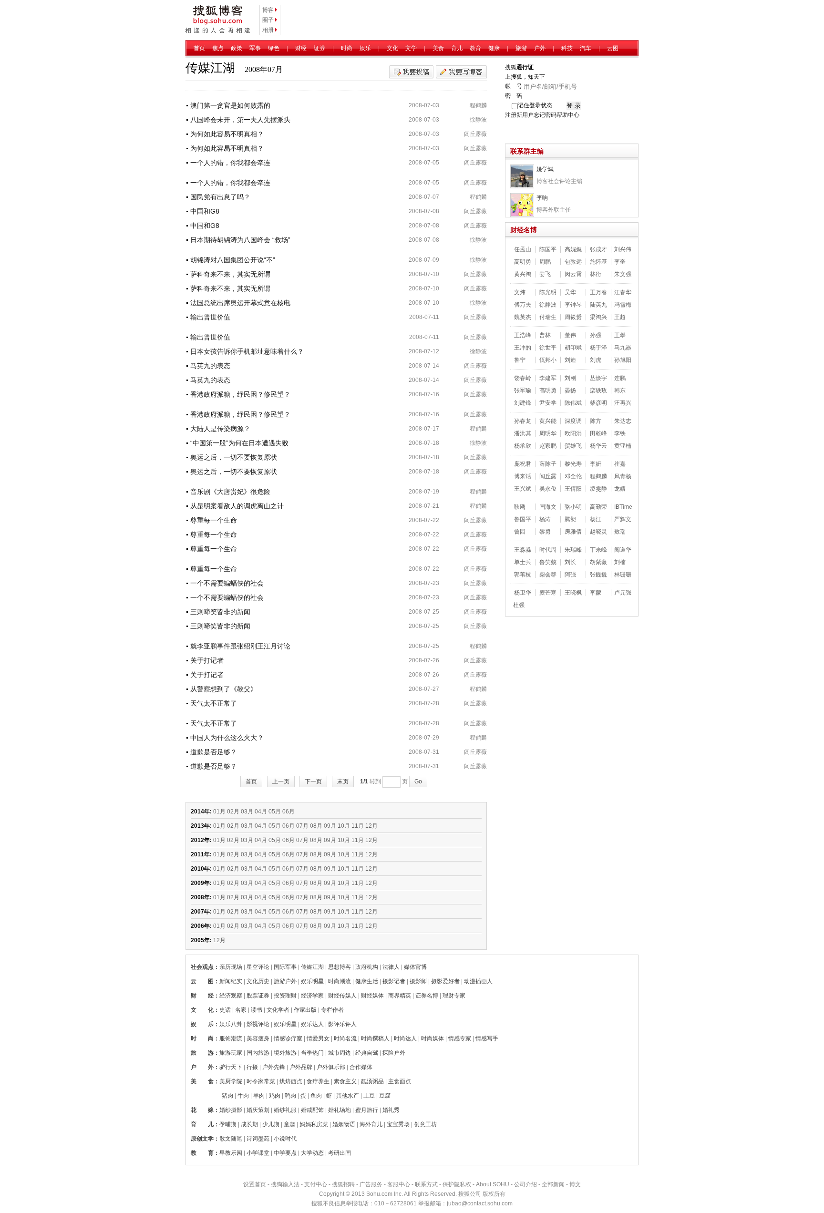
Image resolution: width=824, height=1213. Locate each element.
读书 (256, 1010)
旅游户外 (285, 981)
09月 (330, 825)
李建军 (547, 378)
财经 (301, 48)
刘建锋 (522, 403)
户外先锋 (273, 1067)
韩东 (620, 390)
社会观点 (202, 967)
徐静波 (478, 119)
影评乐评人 (342, 1024)
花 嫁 (202, 1110)
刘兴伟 (622, 249)
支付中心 (315, 1184)
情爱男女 (318, 1038)
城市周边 (339, 1052)
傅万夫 (522, 304)
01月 (219, 811)
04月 (261, 811)
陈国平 (547, 249)
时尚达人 (405, 1038)
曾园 (519, 531)
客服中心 (398, 1184)
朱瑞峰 (573, 549)
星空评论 (258, 967)
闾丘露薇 (475, 134)
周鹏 (545, 261)
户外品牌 (300, 1067)
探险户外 (393, 1052)
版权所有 (494, 1194)
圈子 (268, 20)
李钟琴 (573, 304)
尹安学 (547, 403)
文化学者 (278, 1010)
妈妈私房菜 (313, 1124)
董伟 (570, 335)
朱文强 (622, 274)
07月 (302, 825)
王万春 (598, 292)
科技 (567, 48)
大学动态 (312, 1153)
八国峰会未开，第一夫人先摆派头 (240, 119)
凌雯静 (598, 488)
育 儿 (202, 1124)
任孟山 (522, 249)
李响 (542, 198)
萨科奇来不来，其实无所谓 (230, 274)
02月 (233, 811)
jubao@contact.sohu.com (480, 1203)
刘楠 (620, 562)
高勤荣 (598, 507)
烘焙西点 (290, 1081)
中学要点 (285, 1153)
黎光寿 (573, 464)
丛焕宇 (598, 378)
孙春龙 (522, 421)
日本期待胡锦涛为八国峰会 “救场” (240, 240)
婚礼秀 (391, 1110)
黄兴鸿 (522, 274)
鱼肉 (316, 1095)
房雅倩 (573, 531)
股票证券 (258, 995)
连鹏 (620, 378)
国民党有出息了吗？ (220, 197)
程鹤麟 (478, 105)
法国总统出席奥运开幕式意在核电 (240, 303)
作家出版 (305, 1010)
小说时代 (285, 1138)
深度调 (573, 421)
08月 (316, 825)
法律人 (391, 967)
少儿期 (270, 1124)
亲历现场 (230, 967)
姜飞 (545, 274)
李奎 (620, 261)
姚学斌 (545, 169)
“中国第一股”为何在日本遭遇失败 (239, 443)
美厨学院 (230, 1081)
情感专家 (459, 1038)
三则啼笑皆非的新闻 (220, 612)
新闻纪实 (230, 981)
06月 (288, 811)
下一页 (313, 781)
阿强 (570, 574)
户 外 (202, 1067)
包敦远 (573, 261)
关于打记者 (207, 660)
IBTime (622, 507)
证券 (319, 48)
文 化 (202, 1010)
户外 (540, 48)
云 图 (202, 981)
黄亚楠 (622, 445)
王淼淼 (522, 549)
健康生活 (366, 981)
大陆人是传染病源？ (220, 428)
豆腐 (385, 1095)
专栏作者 (332, 1010)
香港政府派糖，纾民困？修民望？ (240, 394)
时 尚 (202, 1038)
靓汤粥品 (372, 1081)
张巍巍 (598, 574)
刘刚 (570, 378)
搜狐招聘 (343, 1184)
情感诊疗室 (288, 1038)
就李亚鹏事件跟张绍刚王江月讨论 (240, 646)
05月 (274, 811)
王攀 (620, 335)
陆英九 (598, 304)
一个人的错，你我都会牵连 (230, 162)
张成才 (598, 249)
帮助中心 (567, 115)
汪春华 (622, 292)
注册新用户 (519, 115)
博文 (575, 1184)
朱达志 (622, 421)
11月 (357, 825)
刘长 (570, 562)
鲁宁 (519, 360)
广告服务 (371, 1184)
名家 (241, 1010)
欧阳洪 (573, 433)
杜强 (519, 605)
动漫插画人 (478, 981)
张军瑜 (522, 390)
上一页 (280, 781)
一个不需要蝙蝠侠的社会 (227, 583)
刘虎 (595, 360)
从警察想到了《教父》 (223, 689)
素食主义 (345, 1081)
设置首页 (254, 1184)
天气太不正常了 (213, 703)
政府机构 (366, 967)
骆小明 (573, 507)
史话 (225, 1010)
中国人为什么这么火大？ (227, 737)
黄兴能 (547, 421)
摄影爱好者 (445, 981)
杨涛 (545, 519)
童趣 (289, 1124)
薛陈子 (547, 464)
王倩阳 (573, 488)
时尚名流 (345, 1038)
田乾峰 (598, 433)
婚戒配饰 (312, 1110)
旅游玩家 (230, 1052)
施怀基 (598, 261)
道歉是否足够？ (213, 752)
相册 (268, 30)
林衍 (595, 274)
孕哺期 (228, 1124)
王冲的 (522, 347)
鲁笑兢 (547, 562)
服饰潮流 (230, 1038)
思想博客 (339, 967)
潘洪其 (522, 433)
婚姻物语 (343, 1124)
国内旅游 (258, 1052)
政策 (236, 48)
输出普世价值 (210, 317)
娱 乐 (202, 1024)
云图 (612, 48)
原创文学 (202, 1138)
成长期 (249, 1124)
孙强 (595, 335)
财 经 (202, 995)
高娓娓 (573, 249)
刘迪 (570, 360)
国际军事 (285, 967)
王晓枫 (573, 592)
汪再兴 (622, 403)
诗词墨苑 (258, 1138)
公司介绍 (525, 1184)
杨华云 (598, 445)
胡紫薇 (598, 562)
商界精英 (399, 995)
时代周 (547, 549)
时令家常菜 (261, 1081)
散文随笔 (230, 1138)
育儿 (457, 48)
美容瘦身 (258, 1038)
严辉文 (622, 519)
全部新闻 (553, 1184)
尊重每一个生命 (213, 520)
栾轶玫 (598, 390)
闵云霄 (573, 274)
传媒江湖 (312, 967)
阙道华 (622, 549)
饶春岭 (522, 378)
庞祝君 (522, 464)
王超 (620, 317)
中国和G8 (204, 211)
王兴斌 (522, 488)
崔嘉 (620, 464)
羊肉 (259, 1095)
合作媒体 (361, 1067)
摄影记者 (393, 981)
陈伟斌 (573, 403)
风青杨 (622, 476)
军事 (255, 48)
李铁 (620, 433)
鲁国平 (522, 519)
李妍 (595, 464)
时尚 (346, 48)
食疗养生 (318, 1081)
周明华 (547, 433)
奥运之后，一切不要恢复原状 (233, 457)
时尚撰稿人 (375, 1038)
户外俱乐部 (331, 1067)
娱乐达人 (312, 1024)
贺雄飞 (573, 445)
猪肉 (227, 1095)
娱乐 (365, 48)
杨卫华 (522, 592)
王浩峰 (522, 335)
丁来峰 (598, 549)
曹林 (545, 335)
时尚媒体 (432, 1038)
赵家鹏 (547, 445)
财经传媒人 (342, 995)
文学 (411, 48)
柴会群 (547, 574)
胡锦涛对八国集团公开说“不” (232, 260)
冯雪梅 (622, 304)
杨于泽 (598, 347)
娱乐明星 (312, 981)
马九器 (622, 347)
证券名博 (426, 995)
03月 (247, 811)
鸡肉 (274, 1095)
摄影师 (418, 981)
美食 (438, 48)
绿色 (273, 48)
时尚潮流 (339, 981)
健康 (494, 48)
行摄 (252, 1067)
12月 (371, 825)
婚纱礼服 (285, 1110)
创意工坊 (425, 1124)
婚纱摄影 (230, 1110)
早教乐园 (230, 1153)
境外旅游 (285, 1052)
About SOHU (492, 1184)
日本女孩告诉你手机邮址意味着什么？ (247, 351)
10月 (344, 825)
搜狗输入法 (285, 1184)
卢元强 (622, 592)
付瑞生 (547, 317)
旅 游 (202, 1052)
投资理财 (285, 995)
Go (418, 781)
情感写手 (486, 1038)
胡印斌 (573, 347)
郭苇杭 (522, 574)
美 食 (202, 1081)
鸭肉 (290, 1095)
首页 (199, 48)
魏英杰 (522, 317)
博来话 (522, 476)
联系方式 (426, 1184)
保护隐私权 (457, 1184)
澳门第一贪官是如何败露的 (230, 105)
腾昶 (570, 519)
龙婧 (620, 488)
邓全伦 (573, 476)
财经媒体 (372, 995)
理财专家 (454, 995)
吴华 (570, 292)
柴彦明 (598, 403)
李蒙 (595, 592)
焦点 (218, 48)
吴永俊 (547, 488)
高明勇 (522, 261)
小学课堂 (258, 1153)
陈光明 (547, 292)
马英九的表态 (210, 366)
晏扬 (570, 390)
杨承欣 (522, 445)
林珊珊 (622, 574)
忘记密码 (545, 115)
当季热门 (312, 1052)
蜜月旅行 (366, 1110)
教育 (475, 48)
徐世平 (547, 347)
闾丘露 (547, 476)
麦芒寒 (547, 592)
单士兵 (522, 562)
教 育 (202, 1153)
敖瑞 (620, 531)
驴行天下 (230, 1067)
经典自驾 (366, 1052)
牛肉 (243, 1095)
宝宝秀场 (398, 1124)
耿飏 (519, 507)
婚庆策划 (258, 1110)
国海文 (547, 507)
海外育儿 (371, 1124)
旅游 (521, 48)
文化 (392, 48)
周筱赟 (573, 317)
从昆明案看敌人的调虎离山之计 (237, 506)
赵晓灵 (598, 531)
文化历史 (258, 981)
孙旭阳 (622, 360)
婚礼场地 (339, 1110)
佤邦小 (547, 360)
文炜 (519, 292)
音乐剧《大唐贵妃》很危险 (230, 491)
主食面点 (399, 1081)
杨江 (595, 519)
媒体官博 (415, 967)
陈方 (595, 421)
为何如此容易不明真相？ (227, 134)
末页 (343, 781)
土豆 (369, 1095)
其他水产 (347, 1095)
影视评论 (258, 1024)
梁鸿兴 (598, 317)
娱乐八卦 (230, 1024)
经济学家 (312, 995)
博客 (268, 10)
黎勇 (545, 531)
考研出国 (339, 1153)
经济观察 (230, 995)
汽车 (585, 48)
